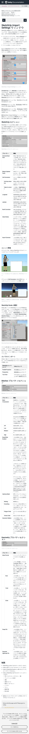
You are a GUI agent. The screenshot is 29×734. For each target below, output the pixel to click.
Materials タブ (5, 97)
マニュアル (4, 6)
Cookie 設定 (14, 723)
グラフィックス (5, 12)
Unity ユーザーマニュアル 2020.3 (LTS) (11, 10)
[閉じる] (28, 710)
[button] (5, 708)
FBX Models (19, 104)
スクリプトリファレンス (13, 6)
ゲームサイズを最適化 (18, 416)
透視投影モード (18, 372)
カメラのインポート (21, 242)
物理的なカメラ (22, 376)
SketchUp (5, 100)
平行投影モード (18, 369)
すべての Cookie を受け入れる (14, 731)
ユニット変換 (19, 190)
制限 (24, 50)
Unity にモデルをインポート (8, 14)
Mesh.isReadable (17, 490)
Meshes (5, 104)
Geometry (5, 109)
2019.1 (4, 695)
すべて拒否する (14, 727)
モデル (12, 12)
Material (22, 36)
